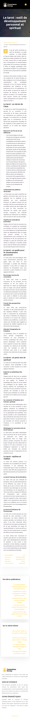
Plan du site (15, 716)
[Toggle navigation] (26, 4)
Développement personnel (11, 42)
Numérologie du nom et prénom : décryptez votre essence (9, 559)
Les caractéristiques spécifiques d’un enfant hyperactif (20, 559)
